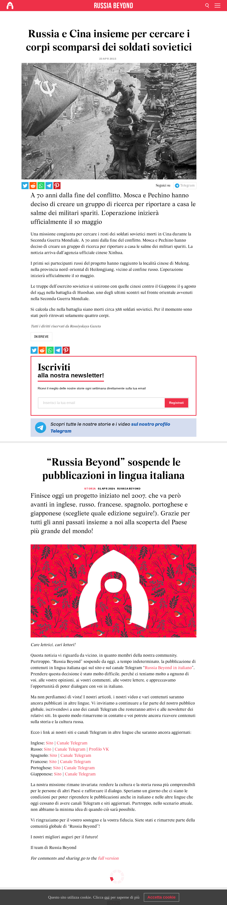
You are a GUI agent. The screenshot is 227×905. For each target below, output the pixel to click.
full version (108, 858)
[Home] (10, 5)
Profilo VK (99, 749)
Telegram (187, 185)
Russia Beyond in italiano (168, 668)
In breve (41, 337)
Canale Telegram (72, 743)
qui (107, 897)
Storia (90, 488)
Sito (49, 743)
